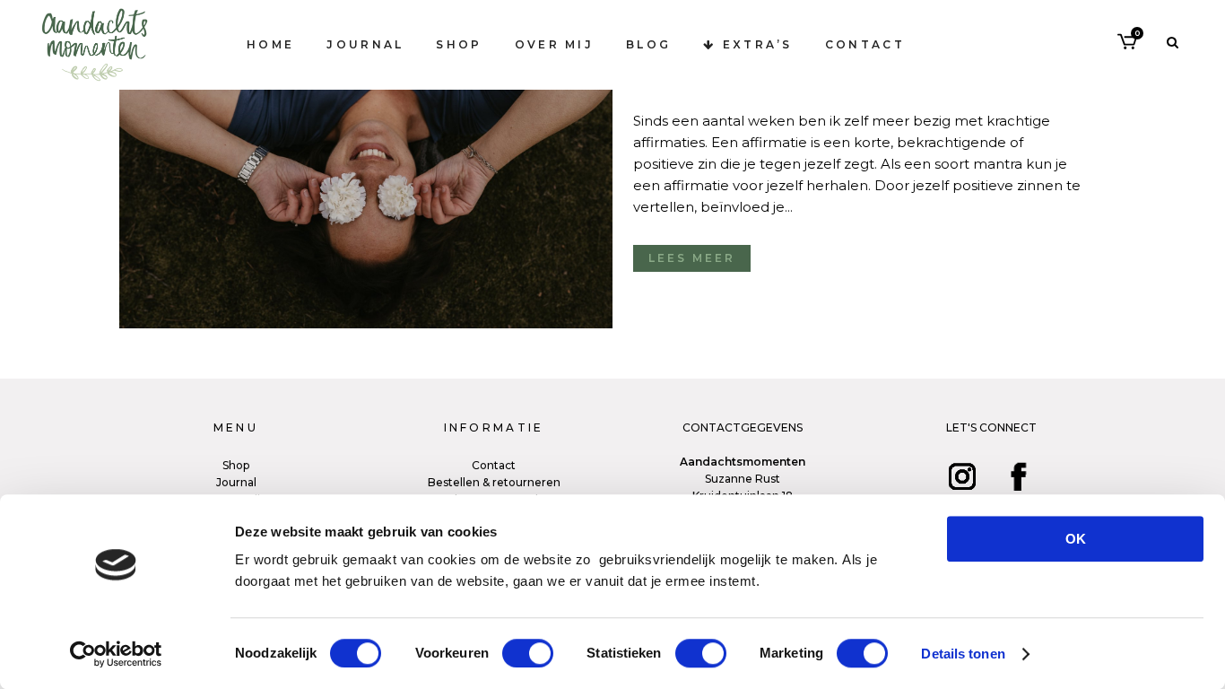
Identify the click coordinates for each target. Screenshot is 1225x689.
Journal (236, 482)
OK (1075, 538)
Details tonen (962, 653)
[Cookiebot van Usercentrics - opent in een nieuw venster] (116, 654)
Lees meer (691, 258)
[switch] (527, 653)
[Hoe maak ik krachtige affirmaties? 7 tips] (365, 164)
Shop (235, 465)
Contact (494, 465)
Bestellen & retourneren (494, 482)
